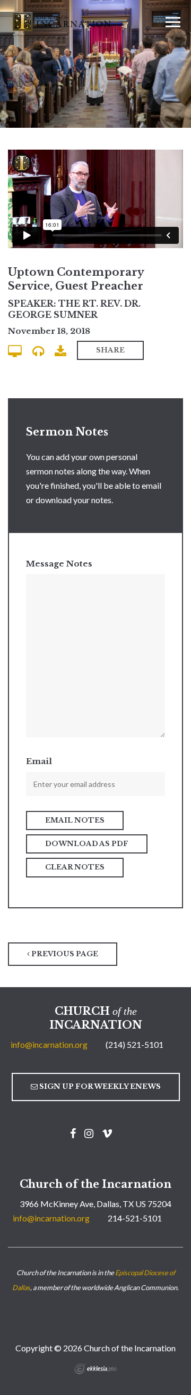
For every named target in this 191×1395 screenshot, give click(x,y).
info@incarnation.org (49, 1044)
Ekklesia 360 (95, 1369)
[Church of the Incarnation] (62, 20)
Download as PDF (86, 843)
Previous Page (64, 953)
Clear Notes (75, 867)
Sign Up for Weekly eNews (99, 1086)
